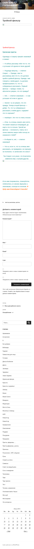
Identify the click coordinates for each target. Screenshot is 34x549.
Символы (5, 463)
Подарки (5, 432)
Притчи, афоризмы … (9, 442)
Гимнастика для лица (9, 354)
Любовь (5, 389)
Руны (4, 456)
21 (21, 525)
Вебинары (6, 347)
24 (4, 528)
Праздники (6, 439)
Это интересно (7, 502)
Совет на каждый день (9, 467)
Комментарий (7, 219)
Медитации (6, 404)
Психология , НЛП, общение (11, 453)
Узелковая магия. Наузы (10, 491)
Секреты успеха (7, 460)
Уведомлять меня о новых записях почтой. (15, 279)
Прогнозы (5, 449)
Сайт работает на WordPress (11, 545)
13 (17, 521)
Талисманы (6, 474)
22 (25, 525)
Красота (5, 382)
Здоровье (5, 372)
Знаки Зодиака (7, 375)
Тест (4, 484)
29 (25, 528)
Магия (4, 393)
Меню (18, 12)
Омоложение (6, 428)
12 (13, 521)
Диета (4, 365)
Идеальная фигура (8, 379)
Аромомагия (6, 333)
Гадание (5, 351)
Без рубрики (6, 344)
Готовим (5, 358)
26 (13, 528)
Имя (4, 242)
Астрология (6, 337)
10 (4, 521)
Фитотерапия (6, 498)
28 (21, 528)
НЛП (4, 414)
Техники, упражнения (9, 488)
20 (17, 525)
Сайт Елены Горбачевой (10, 4)
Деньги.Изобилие (8, 361)
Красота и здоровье (8, 386)
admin (13, 18)
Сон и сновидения (8, 470)
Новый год (6, 418)
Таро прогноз (6, 481)
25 (9, 528)
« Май (8, 531)
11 (9, 521)
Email (5, 251)
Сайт (4, 260)
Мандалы (5, 400)
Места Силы (6, 407)
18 (9, 525)
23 (29, 525)
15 (25, 521)
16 (29, 521)
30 (29, 528)
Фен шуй (5, 495)
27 (17, 528)
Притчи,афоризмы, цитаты (12, 202)
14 (21, 521)
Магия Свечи (6, 396)
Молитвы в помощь (8, 411)
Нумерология (7, 425)
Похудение (6, 435)
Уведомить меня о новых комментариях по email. (15, 272)
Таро (4, 477)
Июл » (26, 531)
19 (13, 525)
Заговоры (5, 368)
